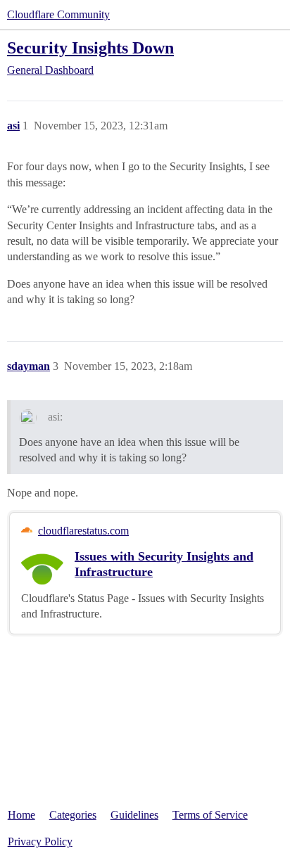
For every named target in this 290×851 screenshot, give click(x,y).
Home (21, 815)
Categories (72, 815)
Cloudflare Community (58, 14)
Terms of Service (210, 815)
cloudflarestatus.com (83, 531)
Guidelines (134, 815)
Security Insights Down (90, 47)
